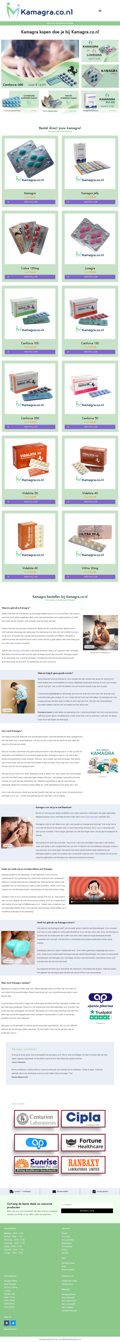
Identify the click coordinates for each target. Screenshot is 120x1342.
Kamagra (75, 632)
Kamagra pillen (18, 650)
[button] (100, 11)
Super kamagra (91, 817)
